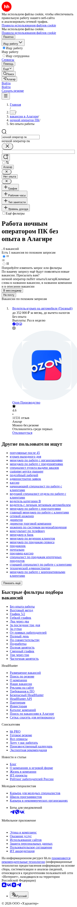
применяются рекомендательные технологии (36, 860)
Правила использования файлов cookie (29, 33)
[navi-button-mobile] (6, 96)
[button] (6, 83)
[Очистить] (7, 146)
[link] (9, 73)
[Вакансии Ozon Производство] (42, 366)
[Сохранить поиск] (6, 157)
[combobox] (21, 137)
